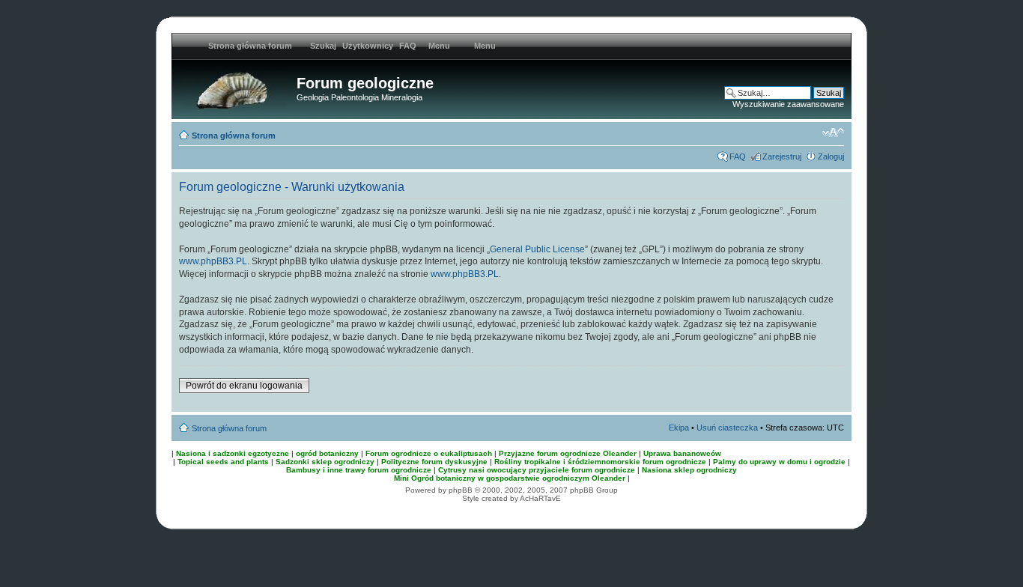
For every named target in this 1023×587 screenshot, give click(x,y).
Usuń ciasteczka (727, 427)
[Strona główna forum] (236, 88)
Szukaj (323, 45)
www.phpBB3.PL (213, 261)
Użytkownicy (367, 45)
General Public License (537, 249)
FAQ (407, 45)
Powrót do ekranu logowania (244, 385)
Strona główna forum (234, 135)
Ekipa (679, 427)
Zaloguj (831, 156)
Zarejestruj (781, 156)
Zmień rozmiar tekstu (833, 132)
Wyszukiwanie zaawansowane (788, 104)
